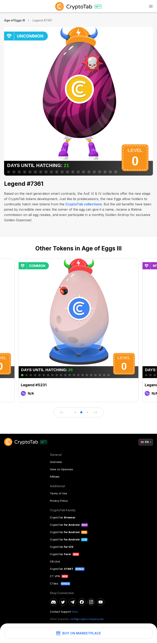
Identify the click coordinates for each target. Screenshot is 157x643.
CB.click (55, 561)
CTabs (54, 583)
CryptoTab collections (83, 204)
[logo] (78, 6)
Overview (56, 462)
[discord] (53, 602)
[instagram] (91, 602)
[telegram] (72, 602)
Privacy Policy (59, 500)
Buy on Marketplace (81, 633)
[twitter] (63, 602)
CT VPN (55, 576)
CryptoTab (62, 517)
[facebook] (81, 602)
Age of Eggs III (14, 20)
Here (75, 611)
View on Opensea (61, 469)
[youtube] (100, 602)
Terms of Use (58, 493)
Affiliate (54, 476)
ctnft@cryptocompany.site (87, 619)
